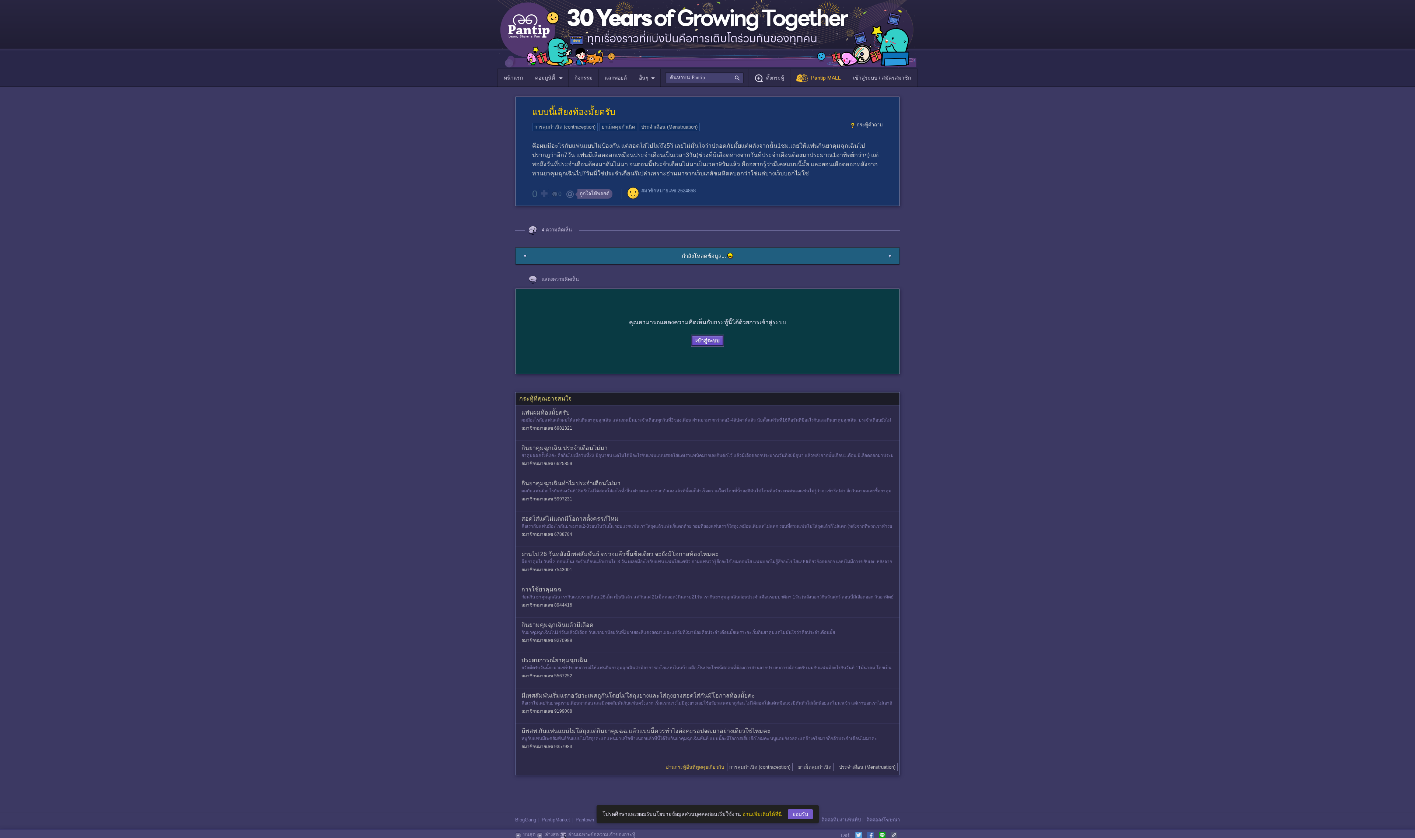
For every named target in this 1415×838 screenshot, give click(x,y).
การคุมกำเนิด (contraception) (564, 127)
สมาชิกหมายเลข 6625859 (546, 463)
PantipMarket (556, 820)
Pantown (585, 820)
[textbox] (704, 77)
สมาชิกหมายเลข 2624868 (668, 190)
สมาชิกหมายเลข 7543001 (546, 569)
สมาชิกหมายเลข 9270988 (546, 640)
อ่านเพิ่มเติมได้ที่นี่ (762, 814)
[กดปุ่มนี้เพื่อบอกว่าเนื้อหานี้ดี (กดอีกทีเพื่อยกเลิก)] (544, 193)
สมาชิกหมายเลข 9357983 (546, 746)
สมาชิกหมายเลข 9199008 (546, 711)
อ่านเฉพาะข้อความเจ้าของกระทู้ (601, 834)
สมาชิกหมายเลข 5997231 (546, 499)
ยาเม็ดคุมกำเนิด (618, 127)
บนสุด (529, 834)
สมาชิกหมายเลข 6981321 (546, 428)
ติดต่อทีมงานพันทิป (841, 820)
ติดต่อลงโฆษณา (883, 820)
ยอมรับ (800, 814)
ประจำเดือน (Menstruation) (669, 127)
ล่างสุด (552, 834)
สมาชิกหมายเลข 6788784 (546, 534)
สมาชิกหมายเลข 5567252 (546, 675)
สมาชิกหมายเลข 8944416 (546, 605)
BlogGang (525, 820)
